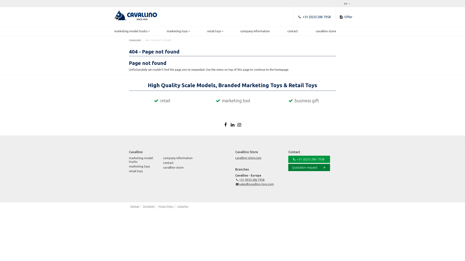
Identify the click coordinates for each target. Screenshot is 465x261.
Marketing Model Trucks (130, 31)
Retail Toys (214, 31)
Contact (292, 31)
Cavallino (135, 40)
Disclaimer (149, 206)
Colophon (182, 206)
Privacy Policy (166, 206)
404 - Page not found (158, 40)
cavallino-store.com (248, 158)
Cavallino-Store (326, 31)
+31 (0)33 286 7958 (251, 179)
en (346, 3)
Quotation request (305, 167)
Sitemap (134, 206)
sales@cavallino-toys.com (256, 184)
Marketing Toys (177, 31)
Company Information (255, 31)
